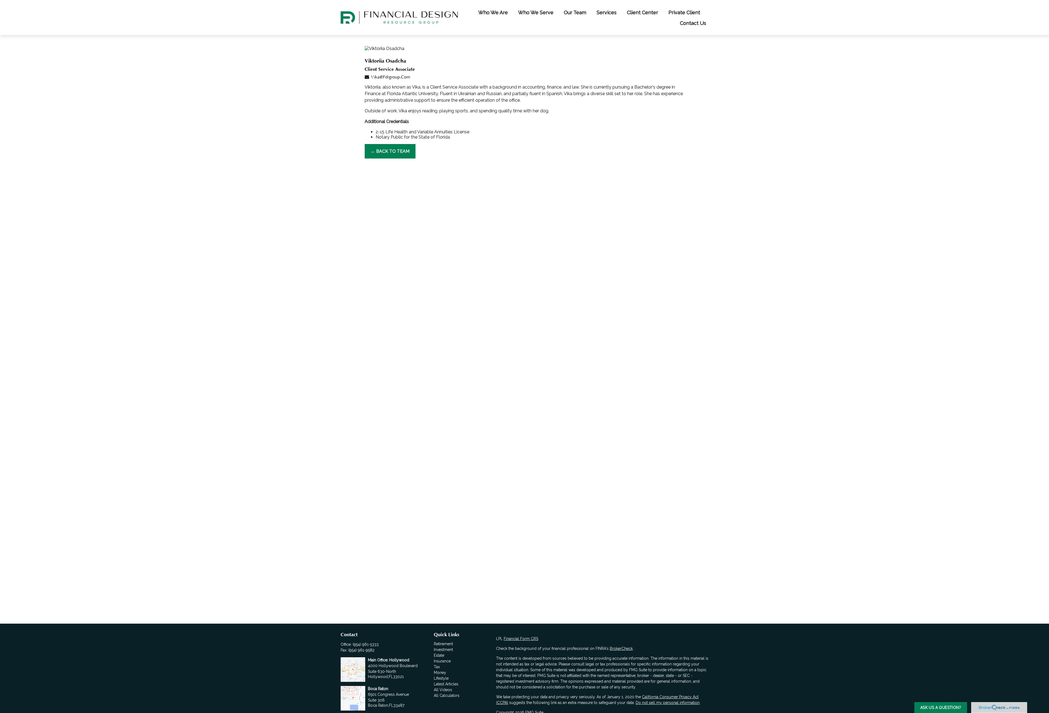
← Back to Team (390, 151)
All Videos (443, 690)
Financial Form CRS (521, 638)
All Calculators (446, 695)
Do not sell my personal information (668, 702)
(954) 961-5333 (366, 644)
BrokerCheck (621, 648)
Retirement (443, 644)
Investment (443, 649)
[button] (493, 12)
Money (440, 672)
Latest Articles (446, 684)
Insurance (442, 661)
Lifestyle (441, 678)
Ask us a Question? (940, 707)
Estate (439, 655)
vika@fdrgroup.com (390, 77)
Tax (437, 667)
